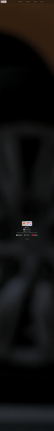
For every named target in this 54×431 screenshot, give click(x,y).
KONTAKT (41, 1)
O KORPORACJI (20, 1)
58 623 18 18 (28, 229)
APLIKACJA (35, 1)
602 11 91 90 (27, 231)
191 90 (27, 227)
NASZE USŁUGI (28, 1)
